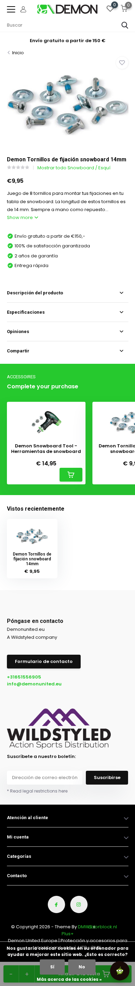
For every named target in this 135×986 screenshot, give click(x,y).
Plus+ (68, 933)
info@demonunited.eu (34, 684)
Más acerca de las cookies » (69, 979)
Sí (52, 967)
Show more (20, 217)
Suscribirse (107, 777)
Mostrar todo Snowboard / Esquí (73, 167)
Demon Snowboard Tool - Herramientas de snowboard (46, 448)
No (82, 967)
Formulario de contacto (44, 661)
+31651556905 (24, 677)
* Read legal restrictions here (37, 791)
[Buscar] (125, 25)
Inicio (18, 52)
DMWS (85, 926)
